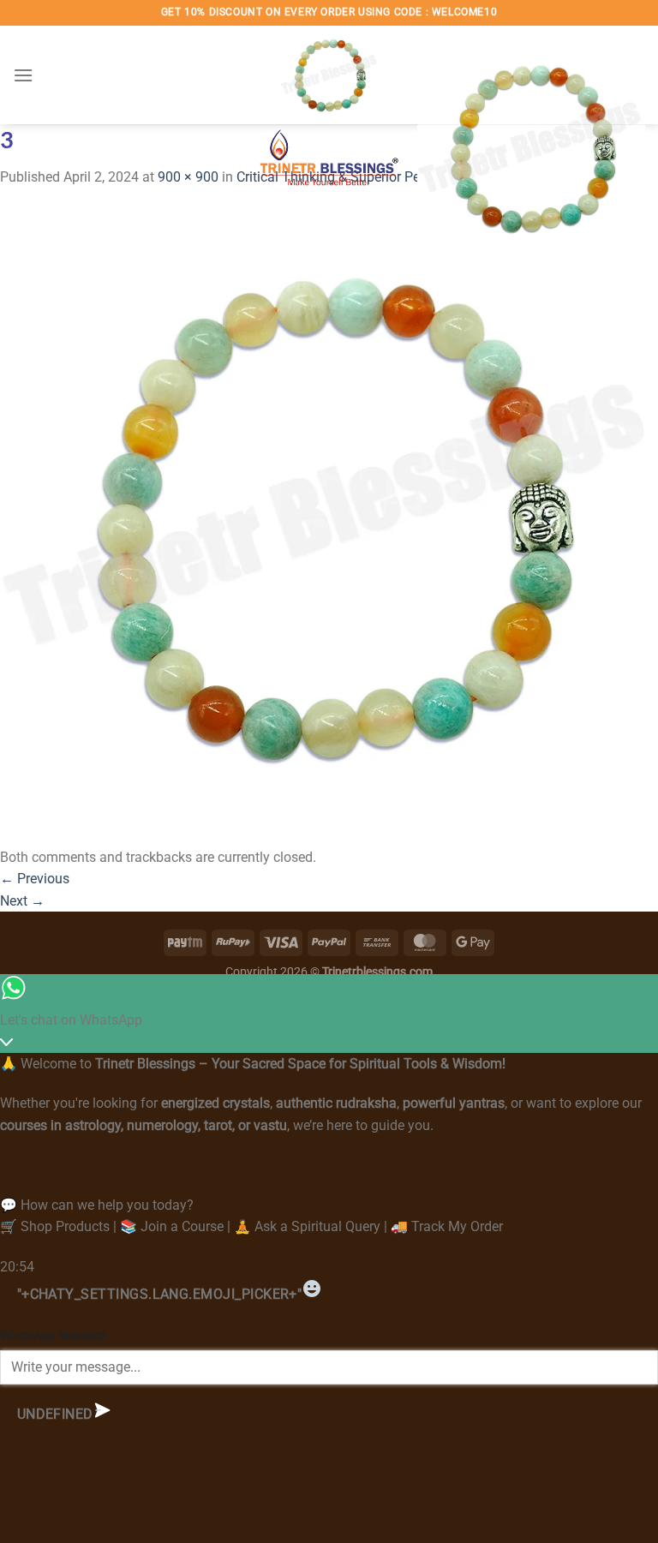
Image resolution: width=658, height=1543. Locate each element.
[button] (23, 75)
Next (22, 901)
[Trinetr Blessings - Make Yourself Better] (329, 113)
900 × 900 (188, 177)
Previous (34, 878)
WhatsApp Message (53, 1335)
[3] (329, 516)
